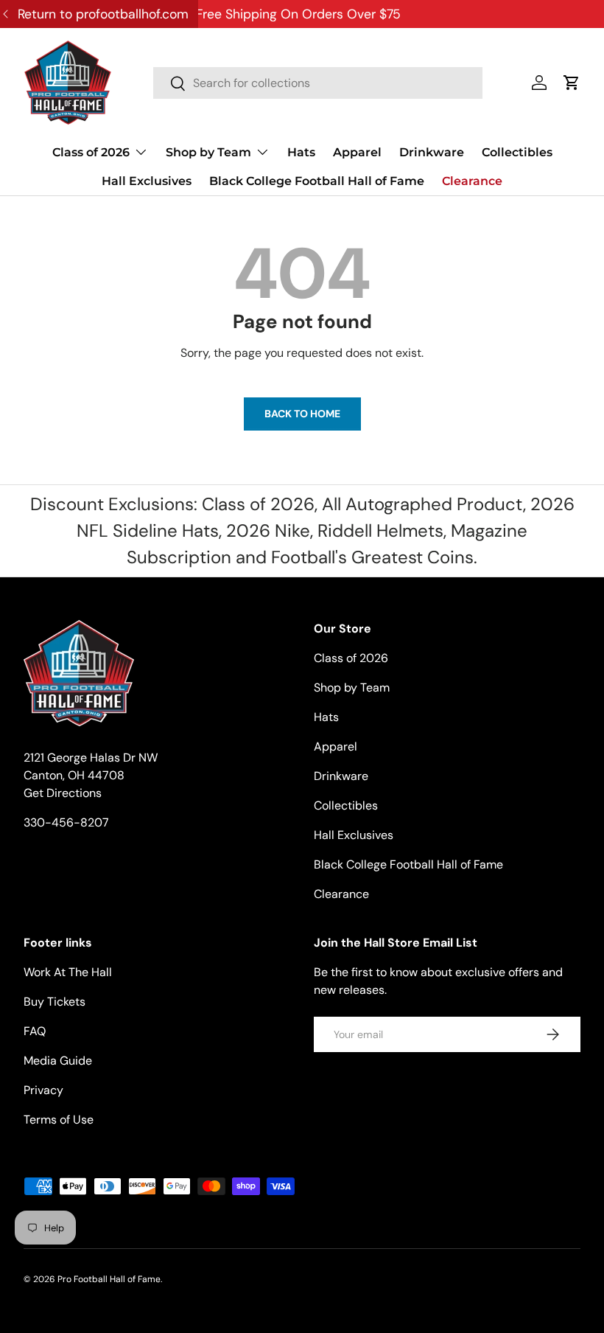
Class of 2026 (351, 658)
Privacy (43, 1090)
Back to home (302, 413)
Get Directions (63, 793)
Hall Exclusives (147, 181)
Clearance (472, 181)
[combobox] (317, 83)
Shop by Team (352, 687)
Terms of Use (59, 1119)
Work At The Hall (68, 972)
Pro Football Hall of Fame (109, 1279)
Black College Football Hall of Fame (316, 181)
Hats (301, 152)
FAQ (35, 1031)
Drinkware (431, 152)
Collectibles (517, 152)
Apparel (357, 152)
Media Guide (58, 1060)
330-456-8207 (66, 822)
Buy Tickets (54, 1001)
